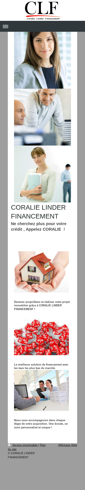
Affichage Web (67, 445)
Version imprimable (25, 445)
